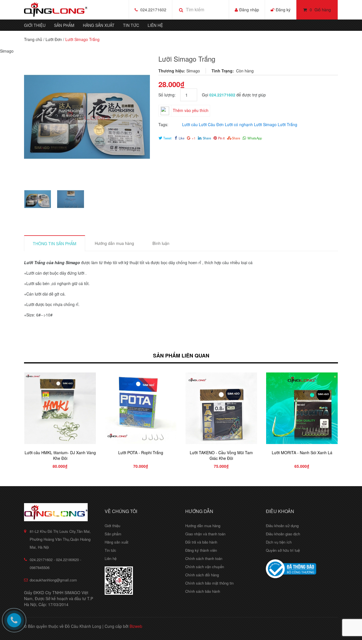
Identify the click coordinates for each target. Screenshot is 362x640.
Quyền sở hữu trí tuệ (283, 550)
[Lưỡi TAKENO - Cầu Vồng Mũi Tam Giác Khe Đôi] (221, 408)
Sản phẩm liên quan (181, 355)
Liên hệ (155, 25)
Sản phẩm (64, 25)
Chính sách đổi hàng (202, 574)
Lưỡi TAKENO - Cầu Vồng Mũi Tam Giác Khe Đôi (221, 455)
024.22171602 (153, 9)
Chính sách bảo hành (202, 591)
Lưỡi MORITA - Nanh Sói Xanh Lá (302, 452)
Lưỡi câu (190, 124)
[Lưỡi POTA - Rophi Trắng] (140, 408)
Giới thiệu (35, 25)
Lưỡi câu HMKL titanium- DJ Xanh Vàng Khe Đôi (60, 455)
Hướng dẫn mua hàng (202, 525)
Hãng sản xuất (99, 25)
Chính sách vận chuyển (204, 566)
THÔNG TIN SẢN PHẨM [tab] (54, 243)
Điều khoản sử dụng (282, 525)
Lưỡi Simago (265, 124)
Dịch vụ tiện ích (279, 542)
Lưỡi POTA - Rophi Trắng (140, 452)
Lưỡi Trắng (287, 124)
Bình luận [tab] (160, 243)
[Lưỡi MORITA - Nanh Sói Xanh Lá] (302, 408)
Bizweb (136, 626)
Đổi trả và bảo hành (201, 542)
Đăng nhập (249, 9)
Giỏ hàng (320, 9)
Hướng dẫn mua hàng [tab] (114, 243)
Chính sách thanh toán (203, 558)
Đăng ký (283, 9)
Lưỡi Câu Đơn (211, 124)
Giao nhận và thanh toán (205, 533)
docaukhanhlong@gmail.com (53, 580)
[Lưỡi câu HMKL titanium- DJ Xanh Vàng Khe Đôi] (60, 408)
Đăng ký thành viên (201, 550)
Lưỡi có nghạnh (239, 124)
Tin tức (131, 25)
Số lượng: (169, 95)
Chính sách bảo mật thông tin (209, 583)
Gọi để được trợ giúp (234, 95)
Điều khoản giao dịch (283, 533)
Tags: (163, 124)
